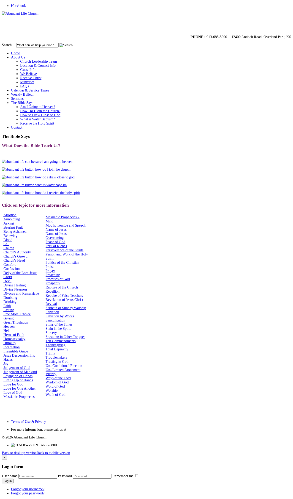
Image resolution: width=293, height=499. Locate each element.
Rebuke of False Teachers (64, 295)
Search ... (8, 45)
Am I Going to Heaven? (37, 107)
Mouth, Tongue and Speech (66, 225)
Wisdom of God (57, 382)
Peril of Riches (56, 246)
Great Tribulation (15, 322)
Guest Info (27, 70)
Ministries (27, 82)
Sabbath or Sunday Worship (66, 308)
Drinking (9, 302)
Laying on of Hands (18, 376)
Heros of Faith (13, 335)
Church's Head (14, 260)
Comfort (9, 264)
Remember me (123, 476)
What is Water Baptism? (37, 119)
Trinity (50, 353)
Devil (7, 281)
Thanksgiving (55, 345)
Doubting (10, 297)
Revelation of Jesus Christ (64, 300)
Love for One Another (19, 388)
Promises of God (58, 279)
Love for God (13, 384)
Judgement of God (16, 368)
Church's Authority (17, 252)
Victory (51, 374)
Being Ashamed (15, 231)
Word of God (55, 386)
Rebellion (53, 291)
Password (65, 476)
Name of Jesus (56, 229)
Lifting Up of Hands (18, 380)
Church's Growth (15, 256)
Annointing (11, 219)
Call (6, 244)
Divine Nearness (15, 289)
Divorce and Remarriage (21, 293)
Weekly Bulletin (22, 94)
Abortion (9, 215)
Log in (8, 481)
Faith (7, 306)
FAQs (24, 86)
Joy (5, 364)
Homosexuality (14, 339)
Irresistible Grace (15, 351)
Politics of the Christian (62, 262)
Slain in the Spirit (58, 328)
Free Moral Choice (17, 314)
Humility (9, 343)
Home (15, 53)
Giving (8, 318)
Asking (8, 223)
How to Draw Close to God (40, 115)
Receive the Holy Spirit (37, 123)
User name (9, 476)
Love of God (12, 392)
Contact (16, 127)
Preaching (53, 275)
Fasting (8, 310)
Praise (50, 267)
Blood (7, 240)
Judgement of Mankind (20, 372)
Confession (11, 269)
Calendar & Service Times (30, 90)
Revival (51, 304)
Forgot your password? (27, 493)
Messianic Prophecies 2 (62, 217)
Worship (52, 390)
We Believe (28, 74)
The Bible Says (22, 103)
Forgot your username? (27, 489)
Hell (6, 331)
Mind (49, 221)
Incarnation (11, 347)
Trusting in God (57, 361)
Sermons (17, 98)
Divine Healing (14, 285)
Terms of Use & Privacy (28, 422)
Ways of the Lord (58, 378)
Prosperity (53, 283)
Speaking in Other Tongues (65, 337)
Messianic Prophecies (19, 397)
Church (8, 248)
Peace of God (55, 242)
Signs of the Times (59, 324)
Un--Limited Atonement (63, 370)
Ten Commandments (61, 341)
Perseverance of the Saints (64, 250)
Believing (10, 236)
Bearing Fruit (13, 227)
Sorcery (51, 333)
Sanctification (55, 320)
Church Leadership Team (38, 61)
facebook (19, 6)
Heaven (9, 326)
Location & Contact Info (38, 65)
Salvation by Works (60, 316)
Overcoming (55, 238)
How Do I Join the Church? (40, 111)
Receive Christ (30, 78)
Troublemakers (56, 357)
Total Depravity (57, 349)
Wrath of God (55, 394)
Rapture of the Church (62, 287)
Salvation (52, 312)
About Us (18, 57)
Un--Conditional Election (64, 366)
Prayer (50, 271)
